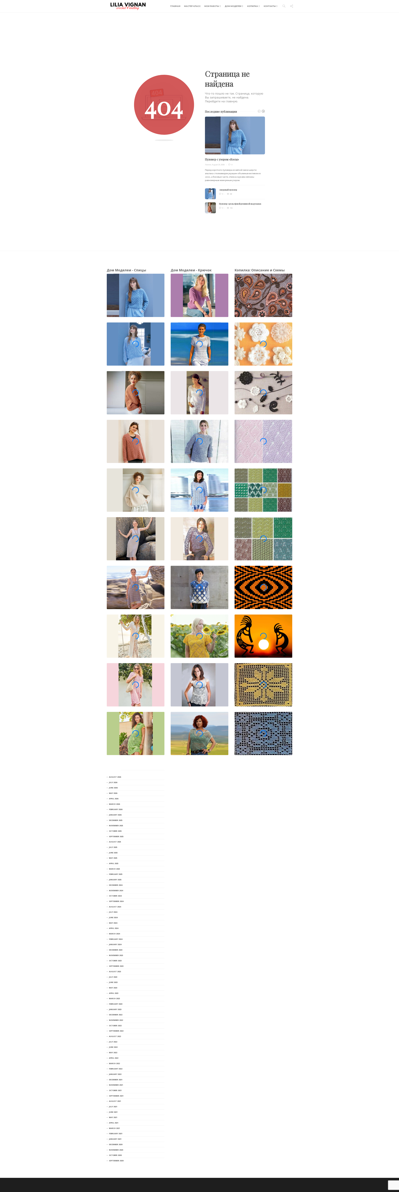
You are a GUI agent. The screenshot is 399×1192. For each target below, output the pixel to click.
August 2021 (115, 1101)
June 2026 (113, 788)
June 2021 (113, 1112)
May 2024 (113, 923)
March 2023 (114, 998)
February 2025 (115, 874)
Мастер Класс (192, 6)
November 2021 (116, 1085)
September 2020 (116, 1160)
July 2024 (113, 912)
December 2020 (115, 1144)
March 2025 (114, 869)
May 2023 (113, 988)
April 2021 (113, 1123)
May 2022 (113, 1052)
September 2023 (116, 966)
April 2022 (113, 1058)
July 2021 (113, 1106)
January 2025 (115, 879)
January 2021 (115, 1139)
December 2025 (115, 820)
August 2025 (115, 842)
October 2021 (115, 1090)
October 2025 (115, 831)
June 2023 (113, 982)
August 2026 (115, 777)
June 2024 (113, 917)
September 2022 (116, 1031)
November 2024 (116, 890)
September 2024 (116, 901)
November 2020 (116, 1150)
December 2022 (115, 1014)
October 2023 (115, 960)
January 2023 (115, 1009)
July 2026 (113, 782)
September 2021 (116, 1096)
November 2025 (116, 825)
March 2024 (114, 933)
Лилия (208, 165)
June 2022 (113, 1047)
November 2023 (116, 955)
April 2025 (113, 863)
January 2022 (115, 1074)
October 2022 (115, 1025)
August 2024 (115, 907)
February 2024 (115, 939)
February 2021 (115, 1133)
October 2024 (115, 896)
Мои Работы (211, 6)
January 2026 (115, 815)
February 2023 (115, 1004)
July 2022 (113, 1042)
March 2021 (114, 1128)
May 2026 (113, 793)
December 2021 (115, 1079)
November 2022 (116, 1020)
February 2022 (115, 1069)
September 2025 (116, 836)
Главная (175, 6)
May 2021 (113, 1117)
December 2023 (115, 950)
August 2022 (115, 1036)
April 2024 (113, 928)
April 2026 (113, 798)
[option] (235, 165)
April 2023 (113, 993)
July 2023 (113, 977)
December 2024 (115, 885)
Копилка (252, 6)
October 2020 (115, 1155)
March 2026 (114, 804)
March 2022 (114, 1063)
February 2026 (115, 809)
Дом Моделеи (233, 6)
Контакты (270, 6)
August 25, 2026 (218, 165)
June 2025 (113, 852)
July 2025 (113, 847)
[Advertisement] (199, 36)
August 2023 (115, 971)
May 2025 (113, 858)
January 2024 (115, 944)
